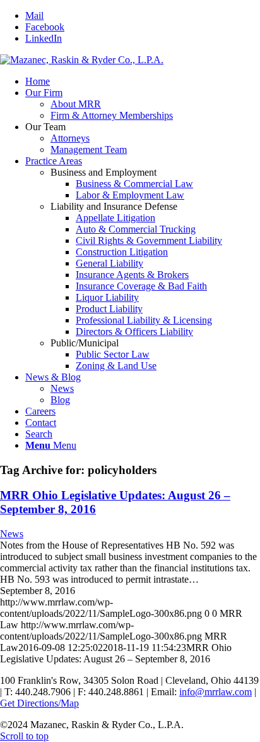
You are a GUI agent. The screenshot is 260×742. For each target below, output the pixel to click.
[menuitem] (142, 81)
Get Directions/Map (39, 703)
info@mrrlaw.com (215, 691)
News (11, 533)
